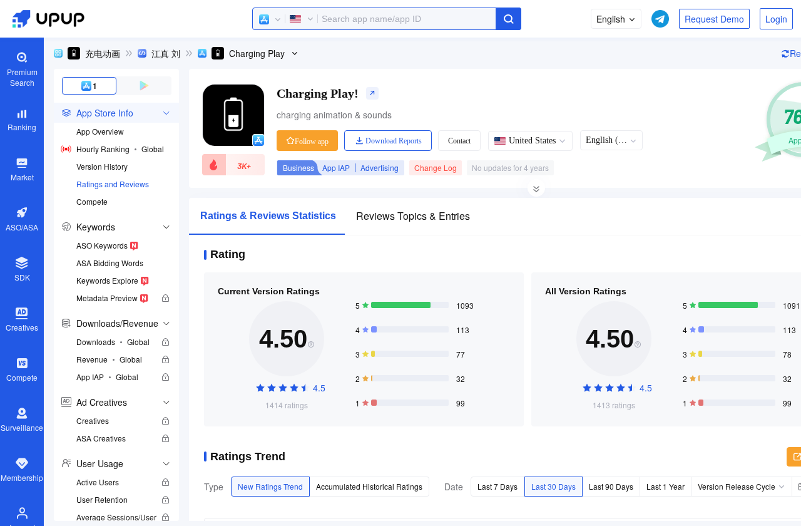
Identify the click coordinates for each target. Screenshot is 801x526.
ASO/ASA (22, 227)
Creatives (22, 327)
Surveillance (22, 427)
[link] (87, 53)
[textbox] (386, 19)
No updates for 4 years (510, 167)
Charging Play (257, 53)
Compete (22, 377)
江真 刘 (165, 53)
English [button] (610, 19)
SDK (22, 277)
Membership (22, 477)
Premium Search (22, 77)
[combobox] (386, 19)
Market (22, 177)
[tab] (116, 113)
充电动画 (102, 53)
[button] (270, 19)
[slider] (287, 388)
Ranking (22, 126)
